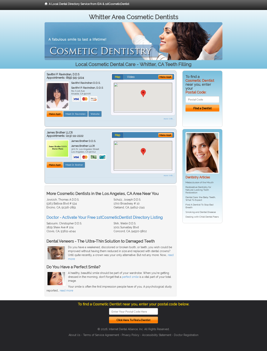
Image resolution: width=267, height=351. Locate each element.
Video (131, 76)
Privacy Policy (130, 335)
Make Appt (55, 114)
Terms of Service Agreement (101, 335)
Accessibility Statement (156, 335)
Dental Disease (208, 212)
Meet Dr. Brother (74, 165)
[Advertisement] (202, 256)
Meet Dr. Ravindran (75, 114)
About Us (74, 335)
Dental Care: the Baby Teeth (200, 197)
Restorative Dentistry (196, 187)
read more (66, 290)
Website (94, 114)
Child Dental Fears (209, 216)
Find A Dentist (193, 204)
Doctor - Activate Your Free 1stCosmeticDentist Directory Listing (105, 217)
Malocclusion (192, 182)
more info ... (169, 119)
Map (117, 76)
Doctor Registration (186, 335)
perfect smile (130, 276)
